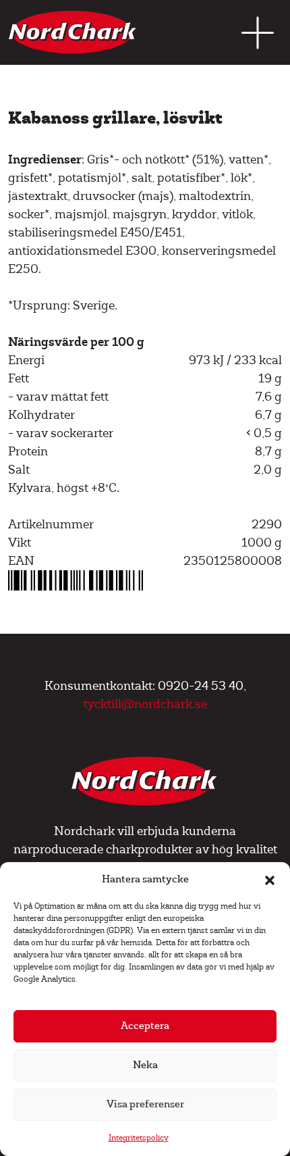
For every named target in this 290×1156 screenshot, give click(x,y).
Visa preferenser (145, 1104)
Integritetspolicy (139, 1138)
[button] (270, 879)
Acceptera (145, 1026)
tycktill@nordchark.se (145, 704)
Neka (145, 1065)
